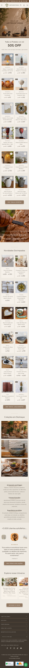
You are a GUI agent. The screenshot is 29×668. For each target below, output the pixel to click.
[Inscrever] (27, 636)
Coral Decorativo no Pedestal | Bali (21, 94)
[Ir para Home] (12, 5)
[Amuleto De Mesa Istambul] (7, 337)
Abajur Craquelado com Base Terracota (7, 69)
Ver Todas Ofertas (14, 202)
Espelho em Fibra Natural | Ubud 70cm (21, 118)
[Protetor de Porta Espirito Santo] (7, 287)
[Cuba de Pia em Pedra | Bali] (21, 337)
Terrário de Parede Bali (21, 396)
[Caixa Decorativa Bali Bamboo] (21, 157)
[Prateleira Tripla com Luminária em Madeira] (21, 261)
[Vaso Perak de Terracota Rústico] (7, 182)
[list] (14, 502)
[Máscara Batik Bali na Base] (21, 133)
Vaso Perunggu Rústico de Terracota (21, 192)
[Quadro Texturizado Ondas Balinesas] (7, 108)
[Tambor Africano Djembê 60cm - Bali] (7, 133)
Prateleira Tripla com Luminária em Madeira (21, 272)
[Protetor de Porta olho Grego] (21, 362)
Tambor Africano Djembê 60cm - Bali (7, 143)
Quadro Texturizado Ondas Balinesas (7, 118)
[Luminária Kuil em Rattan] (7, 157)
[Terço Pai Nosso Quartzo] (7, 261)
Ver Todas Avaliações (14, 563)
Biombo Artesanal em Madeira (8, 396)
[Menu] (1, 5)
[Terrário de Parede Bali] (21, 386)
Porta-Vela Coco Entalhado (7, 94)
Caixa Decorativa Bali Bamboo (21, 167)
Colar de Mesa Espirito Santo (8, 372)
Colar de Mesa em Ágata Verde (22, 323)
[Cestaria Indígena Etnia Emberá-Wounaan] (21, 287)
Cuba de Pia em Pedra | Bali (21, 348)
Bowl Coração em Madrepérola (8, 323)
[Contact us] (26, 665)
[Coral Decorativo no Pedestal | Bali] (21, 84)
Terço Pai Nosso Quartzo (8, 271)
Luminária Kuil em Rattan (8, 167)
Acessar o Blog (14, 605)
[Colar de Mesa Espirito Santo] (7, 362)
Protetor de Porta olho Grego (22, 372)
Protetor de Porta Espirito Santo (8, 297)
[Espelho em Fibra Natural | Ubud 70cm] (21, 108)
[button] (20, 5)
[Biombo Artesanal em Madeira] (7, 386)
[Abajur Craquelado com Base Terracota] (7, 59)
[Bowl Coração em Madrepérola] (7, 313)
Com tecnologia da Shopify (14, 658)
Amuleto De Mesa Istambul (8, 348)
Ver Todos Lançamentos (14, 406)
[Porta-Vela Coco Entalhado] (7, 84)
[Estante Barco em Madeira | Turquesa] (21, 59)
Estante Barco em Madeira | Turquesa (21, 69)
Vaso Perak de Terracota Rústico (7, 192)
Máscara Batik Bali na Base (21, 143)
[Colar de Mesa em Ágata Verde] (21, 313)
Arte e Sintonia (8, 654)
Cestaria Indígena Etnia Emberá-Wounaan (21, 298)
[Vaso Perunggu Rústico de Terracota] (21, 182)
